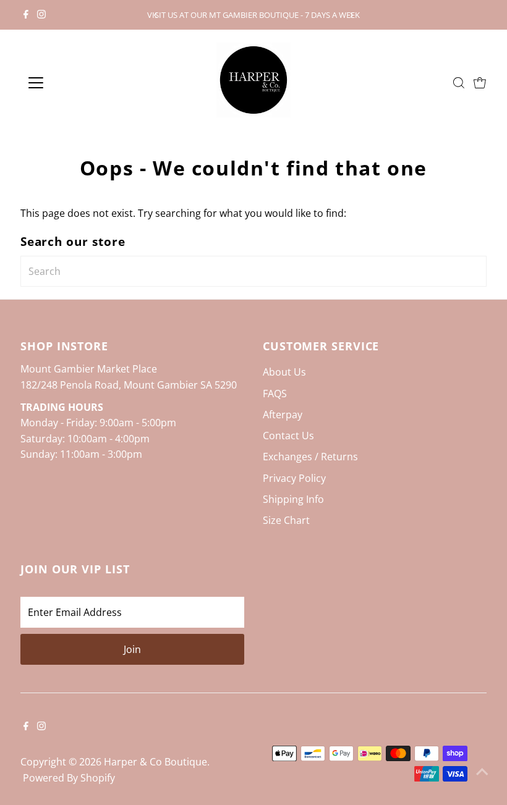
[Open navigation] (75, 82)
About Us (284, 372)
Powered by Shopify (69, 778)
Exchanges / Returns (310, 456)
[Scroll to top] (482, 771)
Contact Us (288, 435)
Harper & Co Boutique (155, 762)
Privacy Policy (294, 478)
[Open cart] (480, 82)
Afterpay (282, 414)
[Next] (351, 15)
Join (132, 649)
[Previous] (155, 15)
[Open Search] (458, 82)
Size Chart (286, 520)
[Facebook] (26, 15)
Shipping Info (293, 499)
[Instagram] (41, 15)
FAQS (275, 393)
